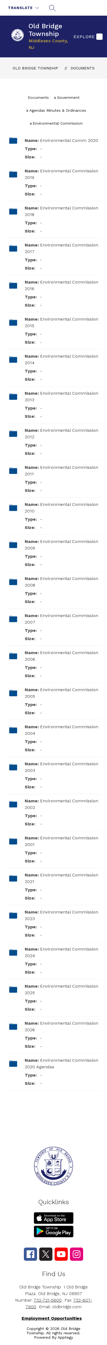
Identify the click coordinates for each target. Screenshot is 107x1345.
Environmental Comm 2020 (69, 140)
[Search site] (52, 8)
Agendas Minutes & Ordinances (57, 110)
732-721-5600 (48, 1300)
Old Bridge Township (35, 68)
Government (68, 97)
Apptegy (65, 1337)
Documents (83, 68)
